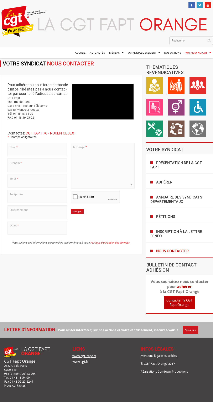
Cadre (197, 85)
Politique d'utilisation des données (110, 242)
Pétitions (165, 216)
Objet (14, 225)
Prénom (16, 163)
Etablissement (19, 210)
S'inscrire (190, 330)
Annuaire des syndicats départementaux (176, 199)
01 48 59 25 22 (20, 381)
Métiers (114, 52)
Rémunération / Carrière (154, 85)
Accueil (80, 52)
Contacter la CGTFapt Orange (179, 302)
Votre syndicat (196, 52)
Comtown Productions (173, 371)
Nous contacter (172, 251)
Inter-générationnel (176, 129)
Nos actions (172, 52)
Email (14, 178)
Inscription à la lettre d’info (176, 233)
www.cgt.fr (80, 361)
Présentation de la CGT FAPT (176, 165)
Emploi (154, 107)
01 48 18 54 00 (20, 377)
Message (80, 147)
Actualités (97, 52)
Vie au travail (176, 85)
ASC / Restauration (154, 129)
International (197, 129)
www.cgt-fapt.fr (84, 356)
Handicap (197, 107)
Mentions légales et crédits (159, 356)
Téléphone (17, 194)
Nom (14, 147)
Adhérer (164, 182)
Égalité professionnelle (176, 107)
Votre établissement (142, 52)
